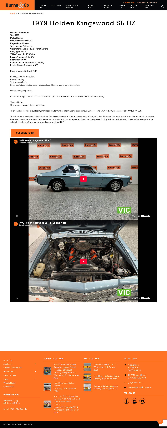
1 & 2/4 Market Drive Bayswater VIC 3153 (137, 376)
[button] (25, 133)
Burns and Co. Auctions (21, 424)
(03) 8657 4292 (129, 2)
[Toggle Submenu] (36, 363)
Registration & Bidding (147, 2)
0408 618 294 (134, 370)
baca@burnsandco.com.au (140, 387)
